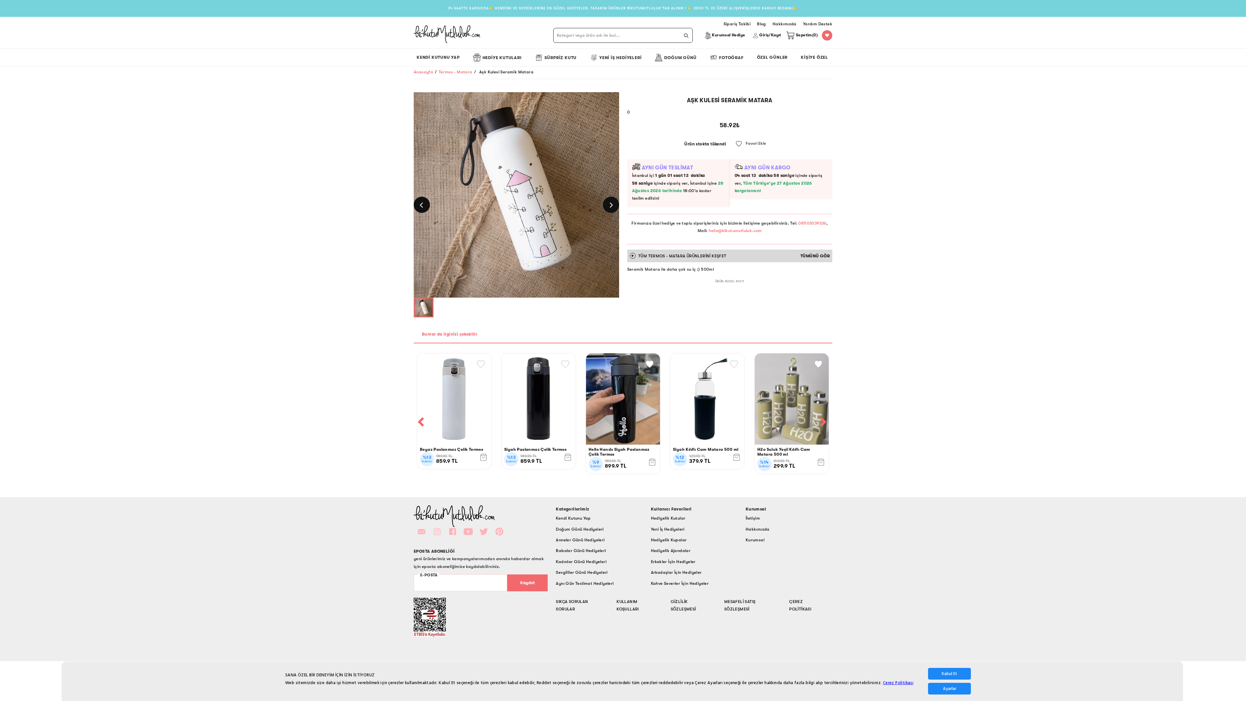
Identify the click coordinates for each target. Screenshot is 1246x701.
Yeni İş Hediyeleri (620, 57)
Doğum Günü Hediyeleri (580, 529)
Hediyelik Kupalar (669, 539)
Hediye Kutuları (502, 57)
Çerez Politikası (898, 682)
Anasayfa (423, 71)
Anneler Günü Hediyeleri (580, 539)
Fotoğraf (731, 57)
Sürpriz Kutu (560, 57)
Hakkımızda (758, 529)
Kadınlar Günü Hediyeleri (581, 561)
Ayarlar (949, 688)
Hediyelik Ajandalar (671, 550)
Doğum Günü (680, 57)
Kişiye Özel (814, 57)
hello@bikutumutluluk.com (735, 230)
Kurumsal (755, 539)
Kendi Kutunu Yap (438, 57)
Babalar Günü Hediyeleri (581, 550)
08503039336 (812, 223)
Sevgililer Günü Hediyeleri (581, 572)
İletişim (753, 518)
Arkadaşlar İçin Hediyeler (676, 572)
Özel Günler (772, 57)
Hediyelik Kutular (668, 518)
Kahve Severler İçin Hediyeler (680, 583)
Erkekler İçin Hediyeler (673, 561)
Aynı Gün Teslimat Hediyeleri (585, 583)
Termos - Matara (455, 71)
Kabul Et (949, 673)
